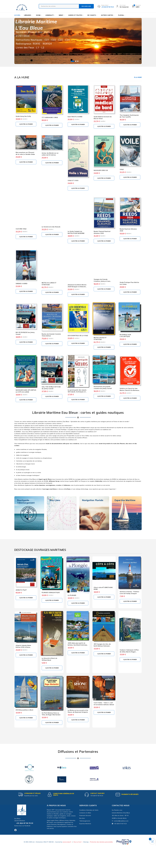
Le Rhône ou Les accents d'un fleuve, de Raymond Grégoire (78, 711)
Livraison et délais (32, 793)
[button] (26, 124)
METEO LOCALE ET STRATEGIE (100, 338)
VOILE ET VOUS (73, 180)
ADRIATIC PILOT (21, 590)
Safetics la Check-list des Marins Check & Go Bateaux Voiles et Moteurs (129, 390)
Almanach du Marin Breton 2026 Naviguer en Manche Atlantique (77, 286)
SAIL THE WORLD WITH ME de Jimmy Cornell (51, 388)
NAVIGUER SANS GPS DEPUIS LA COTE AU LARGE (26, 391)
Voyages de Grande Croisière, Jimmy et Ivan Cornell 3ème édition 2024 (103, 281)
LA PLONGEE (72, 595)
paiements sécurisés (129, 794)
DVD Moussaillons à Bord (24, 710)
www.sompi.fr (67, 842)
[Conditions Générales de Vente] (49, 794)
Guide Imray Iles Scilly (23, 116)
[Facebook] (15, 830)
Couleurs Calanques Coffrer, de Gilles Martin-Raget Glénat (129, 652)
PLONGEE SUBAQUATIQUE (51, 592)
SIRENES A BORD (21, 283)
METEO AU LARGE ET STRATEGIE (49, 283)
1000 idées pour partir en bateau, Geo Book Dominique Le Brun (78, 645)
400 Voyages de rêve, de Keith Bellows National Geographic (102, 646)
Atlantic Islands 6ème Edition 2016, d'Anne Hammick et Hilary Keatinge (25, 647)
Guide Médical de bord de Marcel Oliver (103, 117)
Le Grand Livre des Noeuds (51, 227)
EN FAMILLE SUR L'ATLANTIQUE (125, 335)
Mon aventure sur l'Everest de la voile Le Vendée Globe (25, 153)
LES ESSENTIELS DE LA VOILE (78, 335)
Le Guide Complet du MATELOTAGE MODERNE (76, 232)
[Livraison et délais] (20, 794)
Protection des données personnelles (101, 842)
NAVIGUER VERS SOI (101, 170)
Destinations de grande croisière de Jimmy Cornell (103, 387)
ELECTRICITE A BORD (75, 117)
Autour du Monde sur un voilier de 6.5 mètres (50, 154)
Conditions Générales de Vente (63, 794)
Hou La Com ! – (78, 842)
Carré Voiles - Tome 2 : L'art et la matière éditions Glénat (104, 703)
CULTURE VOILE (21, 229)
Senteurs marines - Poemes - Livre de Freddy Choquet (130, 592)
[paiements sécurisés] (118, 794)
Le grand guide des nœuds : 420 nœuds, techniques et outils (77, 392)
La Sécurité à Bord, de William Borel (49, 659)
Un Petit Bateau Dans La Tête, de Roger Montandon (51, 714)
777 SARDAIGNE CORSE (50, 117)
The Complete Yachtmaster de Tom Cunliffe (129, 116)
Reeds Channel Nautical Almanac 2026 (102, 232)
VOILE (122, 169)
